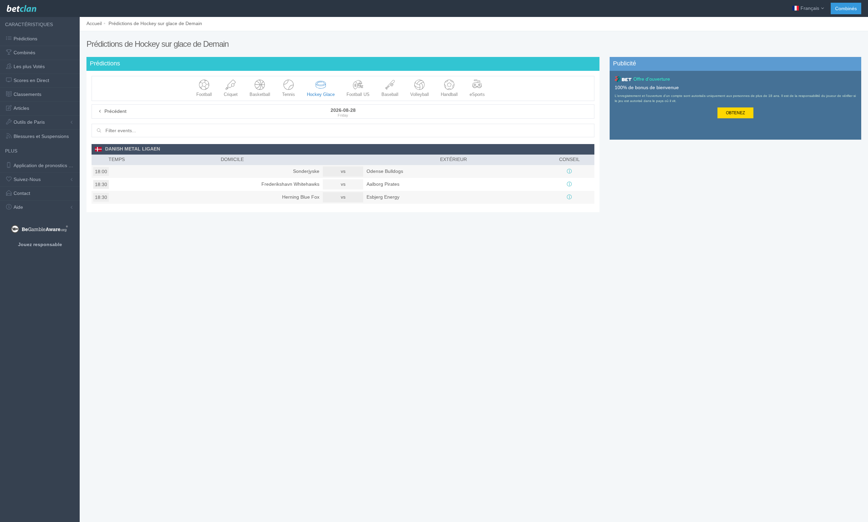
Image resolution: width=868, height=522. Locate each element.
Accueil (94, 23)
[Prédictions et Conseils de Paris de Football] (21, 7)
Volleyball (419, 94)
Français (810, 8)
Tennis (288, 94)
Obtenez (735, 113)
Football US (358, 94)
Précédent (114, 111)
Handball (449, 94)
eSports (477, 94)
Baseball (389, 94)
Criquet (231, 94)
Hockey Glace (321, 94)
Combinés (846, 8)
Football (204, 94)
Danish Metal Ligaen (132, 149)
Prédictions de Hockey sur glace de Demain (155, 23)
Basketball (260, 94)
